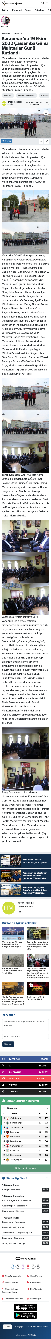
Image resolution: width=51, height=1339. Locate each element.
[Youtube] (28, 1266)
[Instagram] (23, 1266)
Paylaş (8, 141)
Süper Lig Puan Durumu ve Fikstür (10, 1290)
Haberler (6, 34)
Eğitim (5, 10)
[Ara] (42, 3)
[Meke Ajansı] (12, 3)
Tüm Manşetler (36, 1289)
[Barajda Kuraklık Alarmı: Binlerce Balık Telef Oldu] (13, 960)
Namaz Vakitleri (12, 1282)
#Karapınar (7, 95)
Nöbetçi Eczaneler (13, 1276)
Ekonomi (17, 10)
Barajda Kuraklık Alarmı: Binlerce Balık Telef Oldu (12, 970)
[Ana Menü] (47, 3)
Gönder (8, 1044)
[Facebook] (13, 1266)
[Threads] (37, 1266)
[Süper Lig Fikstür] (47, 1178)
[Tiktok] (33, 1266)
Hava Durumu (36, 1276)
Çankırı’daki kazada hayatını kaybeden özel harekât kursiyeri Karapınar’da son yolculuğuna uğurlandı (38, 972)
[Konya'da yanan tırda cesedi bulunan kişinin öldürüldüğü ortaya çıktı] (38, 934)
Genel (28, 10)
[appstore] (25, 1308)
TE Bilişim (32, 1335)
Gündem (39, 10)
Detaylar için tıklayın (25, 1168)
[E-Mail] (20, 912)
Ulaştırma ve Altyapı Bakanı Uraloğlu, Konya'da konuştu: (12, 944)
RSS (8, 1327)
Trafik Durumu (36, 1282)
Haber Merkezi (25, 906)
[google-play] (25, 1316)
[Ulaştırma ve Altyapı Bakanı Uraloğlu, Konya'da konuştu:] (13, 934)
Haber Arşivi (35, 1299)
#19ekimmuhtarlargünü (26, 95)
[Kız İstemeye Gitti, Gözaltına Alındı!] (38, 989)
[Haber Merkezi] (8, 908)
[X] (18, 1266)
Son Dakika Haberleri (14, 1299)
